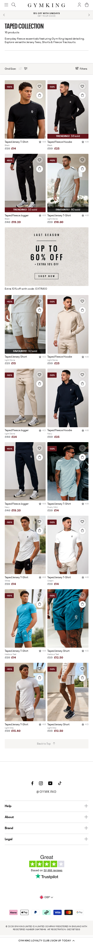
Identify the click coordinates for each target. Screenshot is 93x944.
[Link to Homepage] (46, 5)
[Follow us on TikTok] (60, 784)
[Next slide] (88, 15)
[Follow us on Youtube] (50, 784)
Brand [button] (9, 828)
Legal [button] (8, 839)
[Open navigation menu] (6, 5)
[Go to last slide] (4, 15)
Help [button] (8, 806)
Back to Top (44, 743)
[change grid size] (20, 69)
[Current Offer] (46, 285)
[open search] (13, 5)
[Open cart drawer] (86, 5)
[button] (46, 940)
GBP (47, 897)
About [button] (9, 817)
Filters (83, 68)
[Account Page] (79, 5)
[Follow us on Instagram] (40, 784)
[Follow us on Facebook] (32, 784)
